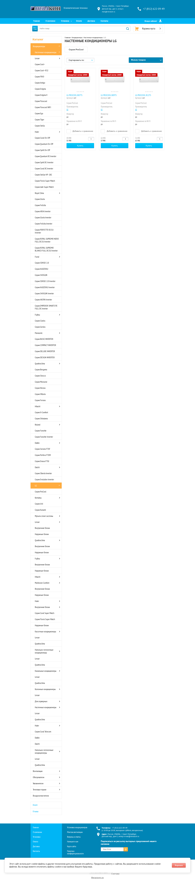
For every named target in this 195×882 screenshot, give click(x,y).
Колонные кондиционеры (45, 689)
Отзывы (35, 811)
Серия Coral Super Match (44, 613)
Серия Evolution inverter (44, 479)
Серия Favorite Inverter (44, 436)
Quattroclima (40, 363)
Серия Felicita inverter (43, 223)
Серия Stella (40, 125)
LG (36, 485)
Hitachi (37, 406)
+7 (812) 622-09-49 (154, 8)
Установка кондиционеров (77, 827)
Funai (37, 256)
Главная (36, 21)
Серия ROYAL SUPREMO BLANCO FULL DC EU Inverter (46, 249)
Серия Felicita (40, 205)
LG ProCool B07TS (74, 95)
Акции (35, 804)
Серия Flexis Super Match (45, 180)
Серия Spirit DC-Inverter (44, 162)
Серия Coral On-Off (42, 137)
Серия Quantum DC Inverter (45, 156)
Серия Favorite (40, 430)
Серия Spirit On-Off (42, 150)
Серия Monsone (41, 381)
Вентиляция (37, 771)
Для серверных (41, 701)
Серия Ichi (39, 503)
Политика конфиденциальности (75, 852)
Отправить (126, 850)
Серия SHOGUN (41, 275)
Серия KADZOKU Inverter (45, 287)
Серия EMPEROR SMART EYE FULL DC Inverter (46, 307)
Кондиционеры (39, 46)
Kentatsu (38, 497)
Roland (37, 424)
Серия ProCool (40, 491)
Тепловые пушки (39, 789)
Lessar (37, 58)
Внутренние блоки (42, 528)
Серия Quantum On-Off (44, 143)
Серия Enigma (40, 88)
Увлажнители (38, 783)
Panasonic (39, 332)
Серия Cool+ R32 (41, 70)
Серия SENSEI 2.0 (42, 262)
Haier (37, 131)
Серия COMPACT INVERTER (45, 345)
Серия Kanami (40, 509)
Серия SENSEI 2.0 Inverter (45, 281)
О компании (50, 21)
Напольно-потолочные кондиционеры (44, 651)
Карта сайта (71, 846)
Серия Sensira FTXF (42, 448)
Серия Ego (39, 113)
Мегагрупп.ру (97, 877)
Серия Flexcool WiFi (43, 107)
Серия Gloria (40, 199)
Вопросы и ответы (74, 836)
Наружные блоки (42, 534)
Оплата (79, 21)
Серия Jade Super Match (44, 186)
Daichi (37, 467)
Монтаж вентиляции (75, 832)
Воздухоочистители (41, 795)
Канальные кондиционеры (45, 670)
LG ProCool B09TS (109, 95)
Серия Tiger (39, 119)
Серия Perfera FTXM (43, 455)
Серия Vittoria (40, 394)
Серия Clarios (40, 320)
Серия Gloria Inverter (43, 217)
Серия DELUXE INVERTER (45, 351)
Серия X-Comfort (41, 412)
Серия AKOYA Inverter (43, 299)
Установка (65, 21)
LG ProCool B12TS (143, 95)
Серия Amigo (40, 82)
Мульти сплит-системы (44, 516)
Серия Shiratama (41, 418)
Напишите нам (72, 841)
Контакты (104, 21)
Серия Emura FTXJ (42, 461)
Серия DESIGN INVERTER (45, 357)
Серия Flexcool (41, 101)
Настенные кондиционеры (45, 52)
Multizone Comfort (42, 582)
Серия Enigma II (41, 95)
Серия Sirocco (40, 375)
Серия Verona (40, 387)
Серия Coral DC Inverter (44, 168)
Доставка (91, 21)
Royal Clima (39, 193)
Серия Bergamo (41, 369)
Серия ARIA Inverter (43, 211)
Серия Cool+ (40, 64)
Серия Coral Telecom (43, 731)
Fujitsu (37, 314)
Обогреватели (38, 777)
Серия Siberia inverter (43, 473)
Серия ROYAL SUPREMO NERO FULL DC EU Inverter (47, 240)
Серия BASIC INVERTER (44, 338)
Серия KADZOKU (41, 268)
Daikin (37, 442)
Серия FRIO (39, 76)
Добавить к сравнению (82, 131)
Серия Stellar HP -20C (43, 174)
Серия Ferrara (40, 400)
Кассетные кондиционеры (45, 631)
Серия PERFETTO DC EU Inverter (44, 231)
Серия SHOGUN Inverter (44, 293)
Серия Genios (40, 326)
